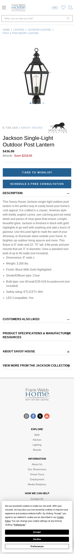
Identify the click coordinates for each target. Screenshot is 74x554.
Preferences (37, 546)
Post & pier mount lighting (21, 33)
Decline (37, 539)
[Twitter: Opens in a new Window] (40, 416)
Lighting (18, 29)
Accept (37, 532)
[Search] (68, 18)
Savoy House (32, 127)
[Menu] (4, 7)
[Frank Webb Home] (18, 7)
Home (6, 29)
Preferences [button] (19, 525)
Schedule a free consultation (37, 183)
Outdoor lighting (39, 29)
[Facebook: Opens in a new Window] (33, 416)
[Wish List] (63, 8)
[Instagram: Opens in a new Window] (26, 416)
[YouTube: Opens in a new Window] (47, 416)
